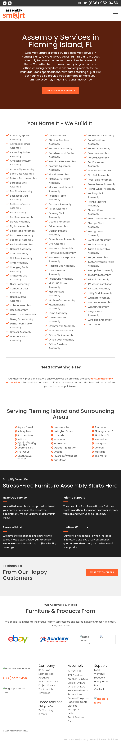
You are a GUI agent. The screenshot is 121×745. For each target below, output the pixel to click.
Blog (96, 685)
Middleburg (60, 443)
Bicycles (72, 705)
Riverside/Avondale (65, 456)
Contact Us (100, 689)
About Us (44, 677)
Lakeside (59, 435)
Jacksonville (61, 427)
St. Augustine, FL (104, 431)
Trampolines (75, 694)
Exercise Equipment (79, 698)
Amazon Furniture (78, 679)
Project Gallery (47, 685)
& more (43, 714)
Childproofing (46, 706)
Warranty (99, 674)
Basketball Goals (77, 702)
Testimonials (46, 689)
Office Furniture (76, 686)
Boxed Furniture (76, 683)
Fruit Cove (23, 452)
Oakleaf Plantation (65, 447)
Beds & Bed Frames (79, 690)
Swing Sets (74, 709)
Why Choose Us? (48, 681)
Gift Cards (44, 693)
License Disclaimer (108, 739)
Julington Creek (63, 431)
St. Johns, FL (102, 435)
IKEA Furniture (75, 675)
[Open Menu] (115, 13)
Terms (93, 739)
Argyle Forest (25, 427)
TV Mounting (46, 710)
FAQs (97, 670)
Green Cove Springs (24, 457)
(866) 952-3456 (15, 678)
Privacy (84, 739)
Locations (100, 677)
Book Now (44, 670)
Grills (70, 713)
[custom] (4, 3)
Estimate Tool (46, 674)
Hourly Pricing (101, 681)
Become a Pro (71, 739)
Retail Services (76, 717)
